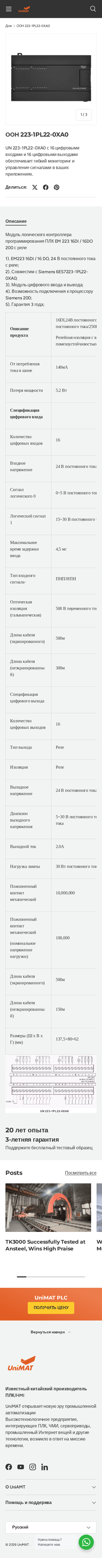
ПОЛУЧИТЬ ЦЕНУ (51, 1307)
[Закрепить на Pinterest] (56, 187)
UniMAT (23, 1545)
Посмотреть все (81, 1172)
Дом (8, 26)
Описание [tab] (16, 221)
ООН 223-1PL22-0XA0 (33, 26)
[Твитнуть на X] (34, 187)
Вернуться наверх (48, 1332)
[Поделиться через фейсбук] (45, 187)
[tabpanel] (51, 672)
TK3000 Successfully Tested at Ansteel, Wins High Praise (45, 1245)
